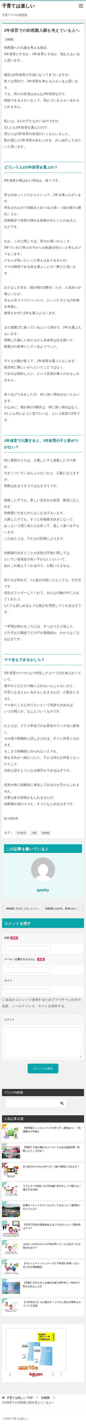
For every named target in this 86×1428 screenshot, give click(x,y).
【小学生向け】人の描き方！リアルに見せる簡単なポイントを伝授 (52, 1304)
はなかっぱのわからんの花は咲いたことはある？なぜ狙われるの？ (52, 1246)
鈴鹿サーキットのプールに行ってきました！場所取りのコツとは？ (52, 1207)
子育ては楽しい (18, 5)
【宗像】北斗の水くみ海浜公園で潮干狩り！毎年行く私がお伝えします (52, 1284)
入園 (33, 833)
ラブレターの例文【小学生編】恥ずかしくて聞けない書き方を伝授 (52, 1188)
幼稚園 (9, 39)
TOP (20, 1397)
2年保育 (21, 833)
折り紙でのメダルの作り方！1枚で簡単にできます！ (51, 1166)
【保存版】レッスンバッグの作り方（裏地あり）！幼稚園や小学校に (52, 1129)
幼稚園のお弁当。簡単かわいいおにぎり (64, 908)
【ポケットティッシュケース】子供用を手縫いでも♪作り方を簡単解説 (51, 1265)
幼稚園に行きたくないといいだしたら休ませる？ (24, 908)
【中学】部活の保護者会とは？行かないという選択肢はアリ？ (52, 1226)
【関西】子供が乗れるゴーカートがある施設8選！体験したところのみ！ (51, 1149)
